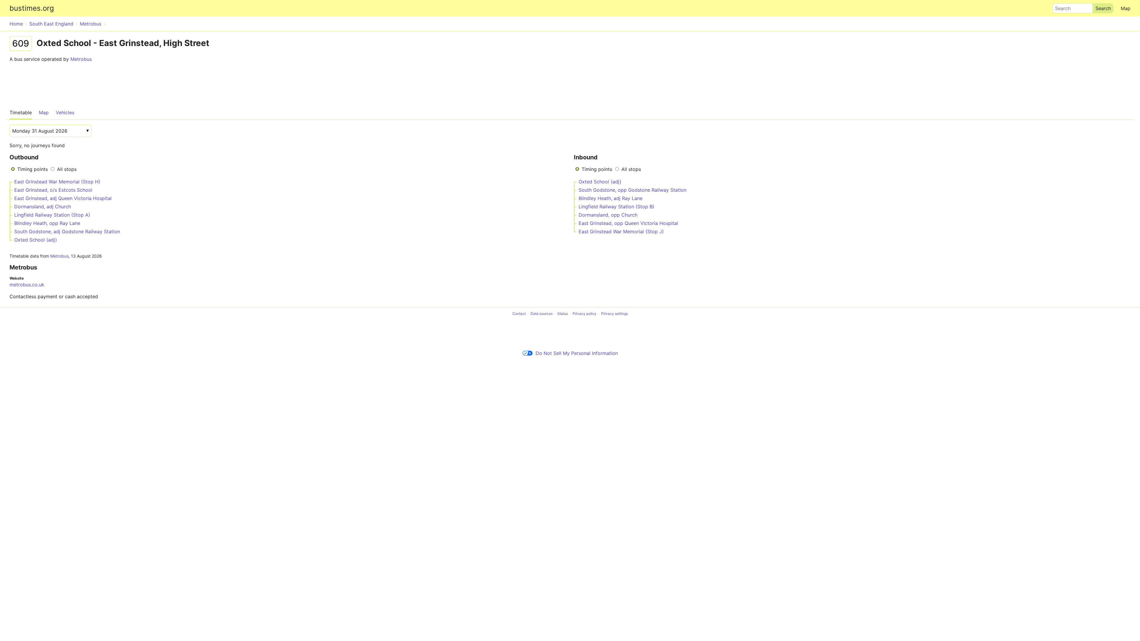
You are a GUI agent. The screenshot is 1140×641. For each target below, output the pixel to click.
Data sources (541, 313)
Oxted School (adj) (35, 240)
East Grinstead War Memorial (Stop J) (621, 231)
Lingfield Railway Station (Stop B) (616, 207)
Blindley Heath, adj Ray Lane (610, 198)
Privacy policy (584, 313)
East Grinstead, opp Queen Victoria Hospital (628, 223)
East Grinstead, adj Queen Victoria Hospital (63, 198)
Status (562, 313)
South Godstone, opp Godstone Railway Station (632, 190)
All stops (67, 169)
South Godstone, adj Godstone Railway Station (67, 231)
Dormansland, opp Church (608, 215)
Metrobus (81, 59)
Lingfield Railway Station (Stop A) (52, 215)
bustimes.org (32, 8)
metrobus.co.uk (27, 285)
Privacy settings (614, 313)
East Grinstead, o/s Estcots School (53, 190)
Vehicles (65, 112)
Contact (519, 313)
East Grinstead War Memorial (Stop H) (57, 182)
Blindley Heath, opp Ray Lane (47, 223)
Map (1125, 8)
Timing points (32, 169)
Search (1060, 7)
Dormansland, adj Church (42, 207)
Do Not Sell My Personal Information (577, 353)
